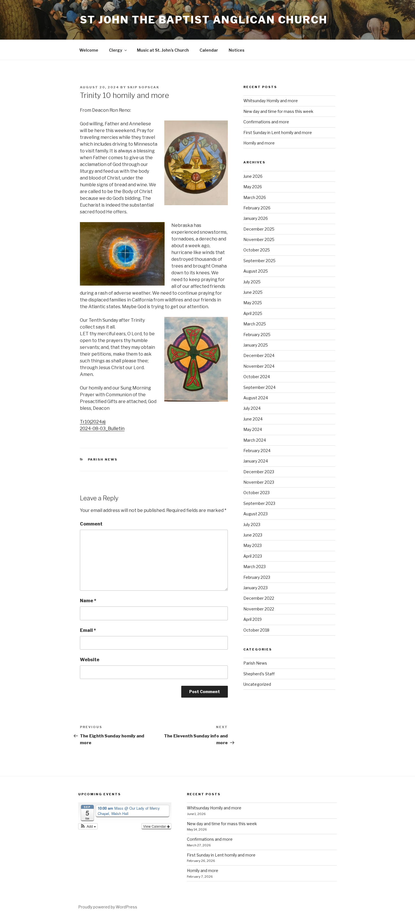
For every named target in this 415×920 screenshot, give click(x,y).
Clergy (115, 50)
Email (88, 630)
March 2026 (254, 197)
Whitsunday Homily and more (270, 100)
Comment (91, 524)
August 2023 (255, 513)
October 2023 (256, 492)
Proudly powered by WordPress (107, 906)
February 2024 (256, 450)
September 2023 (259, 503)
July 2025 (252, 281)
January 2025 (255, 345)
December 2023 (258, 471)
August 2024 (255, 397)
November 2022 (258, 608)
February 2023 (256, 577)
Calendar (209, 50)
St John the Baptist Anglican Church (203, 20)
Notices (236, 50)
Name (88, 600)
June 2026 (253, 176)
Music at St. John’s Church (163, 50)
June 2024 (253, 419)
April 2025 (252, 313)
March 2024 (254, 440)
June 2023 (252, 535)
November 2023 (258, 482)
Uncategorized (257, 684)
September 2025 (259, 260)
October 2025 (256, 249)
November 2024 (258, 366)
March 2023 (254, 566)
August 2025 (255, 271)
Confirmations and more (266, 121)
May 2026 (252, 186)
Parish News (103, 459)
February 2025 (256, 334)
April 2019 (252, 619)
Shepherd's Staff (259, 673)
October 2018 (256, 630)
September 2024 (259, 387)
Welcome (88, 50)
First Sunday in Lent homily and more (277, 132)
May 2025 (252, 302)
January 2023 (255, 587)
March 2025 (254, 323)
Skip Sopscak (143, 87)
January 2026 (255, 218)
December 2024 (258, 355)
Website (89, 659)
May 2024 (252, 429)
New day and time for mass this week (278, 111)
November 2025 (258, 239)
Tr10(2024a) (93, 421)
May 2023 (252, 545)
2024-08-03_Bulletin (102, 428)
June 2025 (253, 292)
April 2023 (252, 556)
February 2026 (256, 207)
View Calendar (155, 826)
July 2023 (251, 524)
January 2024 (255, 461)
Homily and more (259, 143)
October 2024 (256, 376)
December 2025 (258, 229)
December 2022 (258, 598)
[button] (87, 826)
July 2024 (252, 408)
